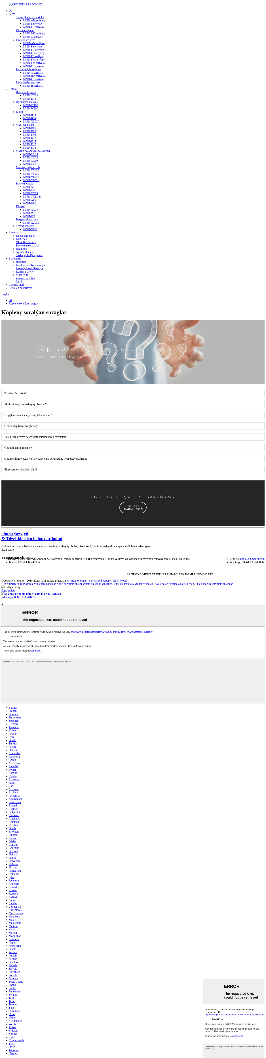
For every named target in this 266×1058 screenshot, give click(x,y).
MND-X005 (30, 203)
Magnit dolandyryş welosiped (33, 150)
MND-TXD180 (32, 196)
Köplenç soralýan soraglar (31, 265)
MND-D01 (29, 128)
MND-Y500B (31, 173)
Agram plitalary (25, 252)
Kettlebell (21, 238)
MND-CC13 (30, 193)
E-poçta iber (8, 590)
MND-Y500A (31, 170)
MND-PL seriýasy (33, 79)
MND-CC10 (30, 160)
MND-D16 (29, 147)
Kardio (13, 88)
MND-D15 (29, 144)
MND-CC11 (30, 163)
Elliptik (20, 111)
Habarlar (21, 261)
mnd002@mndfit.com (252, 558)
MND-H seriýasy (33, 85)
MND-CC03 (30, 154)
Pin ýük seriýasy (25, 40)
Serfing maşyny (25, 225)
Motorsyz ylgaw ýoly (28, 167)
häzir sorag (7, 549)
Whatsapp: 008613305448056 (18, 597)
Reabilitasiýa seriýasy (28, 82)
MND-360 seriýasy (34, 33)
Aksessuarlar (16, 232)
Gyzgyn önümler (77, 580)
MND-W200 (30, 108)
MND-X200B (31, 222)
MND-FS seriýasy (33, 66)
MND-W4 (29, 216)
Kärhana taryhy (25, 271)
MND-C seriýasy (33, 36)
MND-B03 (29, 115)
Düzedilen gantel (25, 235)
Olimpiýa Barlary (26, 242)
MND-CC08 (30, 209)
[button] (133, 507)
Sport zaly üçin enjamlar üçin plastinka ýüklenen (84, 583)
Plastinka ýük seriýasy (28, 69)
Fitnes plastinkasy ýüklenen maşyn (133, 583)
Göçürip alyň (16, 284)
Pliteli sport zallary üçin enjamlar (214, 583)
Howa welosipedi (26, 92)
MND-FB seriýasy (34, 49)
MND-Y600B (31, 180)
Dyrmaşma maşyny (27, 101)
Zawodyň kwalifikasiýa (29, 268)
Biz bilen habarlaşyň (20, 287)
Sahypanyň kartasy (100, 580)
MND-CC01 (30, 190)
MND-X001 (30, 199)
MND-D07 (29, 131)
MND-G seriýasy (33, 72)
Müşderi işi (22, 274)
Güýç (12, 13)
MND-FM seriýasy (34, 62)
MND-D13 (29, 98)
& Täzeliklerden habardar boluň (31, 536)
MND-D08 (29, 134)
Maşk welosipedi (25, 124)
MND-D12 (29, 137)
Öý (10, 10)
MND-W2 (29, 212)
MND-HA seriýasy (34, 75)
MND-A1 (29, 186)
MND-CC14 (30, 95)
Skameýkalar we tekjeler (30, 17)
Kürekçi (20, 206)
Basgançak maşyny (27, 219)
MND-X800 (30, 229)
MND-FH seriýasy (34, 59)
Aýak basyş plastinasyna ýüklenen (174, 583)
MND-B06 (29, 118)
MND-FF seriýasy (33, 26)
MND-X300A (31, 121)
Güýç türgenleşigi (11, 583)
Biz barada (15, 258)
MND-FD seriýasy (34, 53)
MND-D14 (29, 141)
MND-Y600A (31, 177)
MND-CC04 (30, 157)
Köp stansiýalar (25, 30)
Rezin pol (21, 248)
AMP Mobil (120, 580)
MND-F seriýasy (33, 23)
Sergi (19, 281)
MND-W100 (30, 105)
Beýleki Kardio (24, 183)
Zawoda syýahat (25, 278)
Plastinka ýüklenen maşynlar (39, 583)
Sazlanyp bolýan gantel (29, 255)
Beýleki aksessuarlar (27, 245)
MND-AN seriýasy (34, 20)
